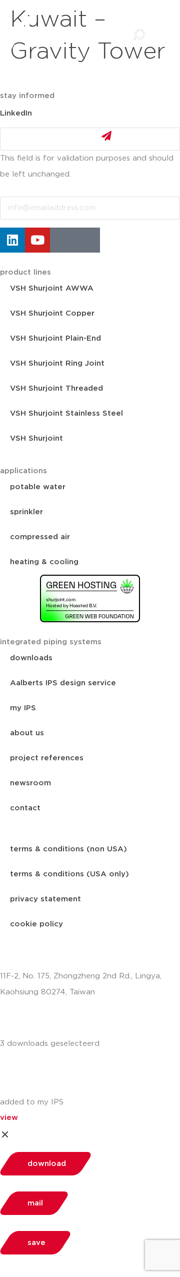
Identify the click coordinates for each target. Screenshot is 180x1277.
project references (47, 758)
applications (23, 471)
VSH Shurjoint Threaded (56, 388)
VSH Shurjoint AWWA (52, 288)
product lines (25, 272)
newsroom (30, 783)
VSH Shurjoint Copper (52, 313)
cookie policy (36, 924)
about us (27, 733)
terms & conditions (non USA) (68, 849)
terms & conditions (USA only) (69, 874)
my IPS (23, 708)
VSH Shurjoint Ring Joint (57, 363)
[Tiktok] (87, 240)
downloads (31, 658)
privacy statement (45, 899)
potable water (38, 487)
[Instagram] (62, 240)
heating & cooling (44, 562)
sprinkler (26, 512)
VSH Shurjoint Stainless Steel (66, 413)
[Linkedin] (12, 240)
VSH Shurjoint (36, 438)
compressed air (40, 537)
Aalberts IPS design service (63, 683)
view (9, 1117)
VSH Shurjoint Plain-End (55, 338)
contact (25, 808)
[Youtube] (37, 240)
